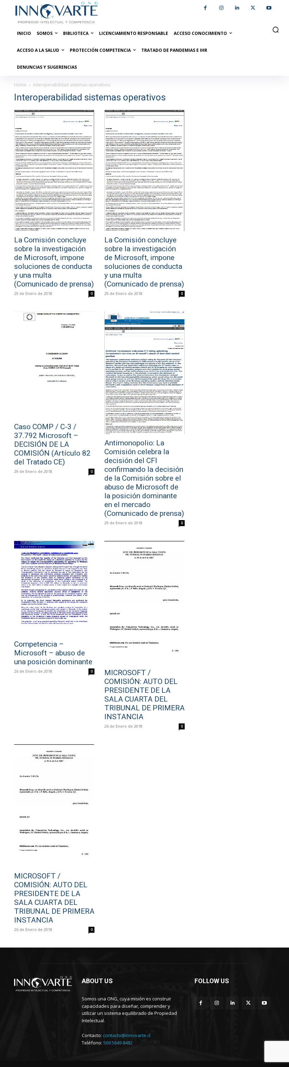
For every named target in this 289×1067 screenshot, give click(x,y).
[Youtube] (269, 8)
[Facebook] (205, 8)
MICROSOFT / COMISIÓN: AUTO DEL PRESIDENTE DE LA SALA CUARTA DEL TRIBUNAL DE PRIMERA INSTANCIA (144, 694)
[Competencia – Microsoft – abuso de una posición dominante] (54, 588)
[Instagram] (221, 8)
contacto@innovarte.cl (126, 1035)
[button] (275, 29)
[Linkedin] (237, 8)
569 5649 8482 (118, 1043)
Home (20, 85)
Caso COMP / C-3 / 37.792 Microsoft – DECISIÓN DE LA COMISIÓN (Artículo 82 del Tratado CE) (52, 444)
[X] (253, 8)
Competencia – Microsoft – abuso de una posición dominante (53, 653)
